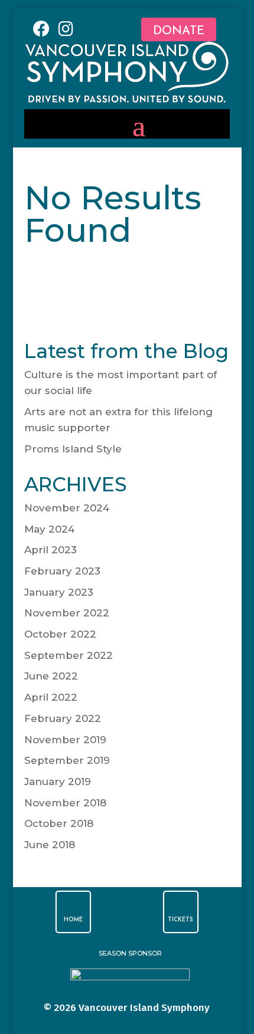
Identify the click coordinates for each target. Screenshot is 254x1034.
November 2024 (66, 508)
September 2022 (68, 655)
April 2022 (50, 697)
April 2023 (50, 550)
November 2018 (65, 803)
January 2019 (57, 781)
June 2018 (49, 845)
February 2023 (62, 571)
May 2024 (49, 529)
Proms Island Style (73, 449)
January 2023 (58, 592)
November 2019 (65, 740)
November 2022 (66, 613)
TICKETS (180, 920)
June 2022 (51, 676)
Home (73, 920)
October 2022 (60, 634)
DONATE (178, 31)
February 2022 (62, 718)
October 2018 (58, 823)
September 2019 (67, 760)
